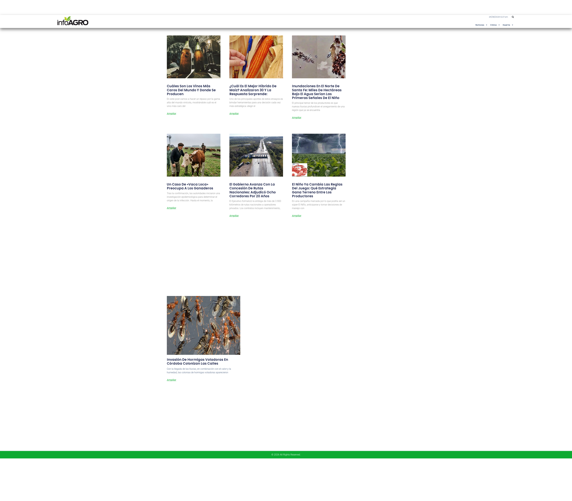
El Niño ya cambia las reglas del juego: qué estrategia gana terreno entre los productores (317, 190)
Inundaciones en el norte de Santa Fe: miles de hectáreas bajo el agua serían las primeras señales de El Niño (317, 92)
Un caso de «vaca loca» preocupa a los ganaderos (190, 186)
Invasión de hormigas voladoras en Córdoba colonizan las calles (197, 361)
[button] (513, 17)
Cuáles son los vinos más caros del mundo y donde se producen (191, 90)
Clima (493, 25)
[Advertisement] (89, 479)
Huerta (506, 25)
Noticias (479, 25)
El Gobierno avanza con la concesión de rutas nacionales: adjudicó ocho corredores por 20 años (252, 190)
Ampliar (171, 113)
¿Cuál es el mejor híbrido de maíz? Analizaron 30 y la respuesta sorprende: (252, 90)
